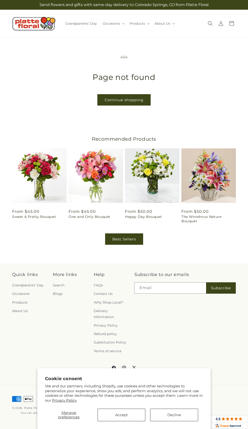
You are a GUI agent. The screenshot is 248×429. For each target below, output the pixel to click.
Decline (174, 415)
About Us (20, 311)
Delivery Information (104, 314)
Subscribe (221, 288)
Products (20, 302)
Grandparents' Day (28, 285)
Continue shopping (124, 100)
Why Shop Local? (108, 302)
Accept (121, 415)
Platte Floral (33, 408)
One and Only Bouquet (89, 216)
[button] (113, 23)
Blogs (58, 293)
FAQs (98, 285)
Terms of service (107, 351)
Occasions (21, 293)
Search (58, 285)
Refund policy (105, 334)
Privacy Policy (64, 400)
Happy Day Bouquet (143, 216)
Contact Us (103, 293)
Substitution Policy (110, 342)
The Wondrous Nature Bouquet (201, 218)
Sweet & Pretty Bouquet (34, 216)
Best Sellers (124, 239)
